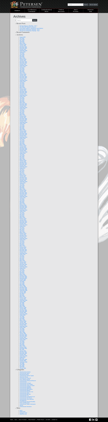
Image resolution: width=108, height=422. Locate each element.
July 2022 (22, 97)
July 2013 (22, 227)
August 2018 (22, 153)
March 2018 (22, 159)
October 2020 (23, 121)
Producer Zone (90, 10)
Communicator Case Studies (26, 384)
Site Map (48, 419)
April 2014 (22, 216)
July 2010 (22, 269)
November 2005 (23, 311)
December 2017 (23, 163)
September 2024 (23, 65)
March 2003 (22, 346)
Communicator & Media (46, 10)
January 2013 (23, 234)
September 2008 (23, 290)
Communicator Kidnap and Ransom (28, 380)
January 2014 (23, 220)
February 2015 (23, 205)
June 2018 (22, 155)
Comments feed (23, 412)
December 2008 (23, 287)
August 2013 (22, 226)
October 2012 (23, 237)
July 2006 (22, 302)
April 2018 (22, 158)
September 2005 (23, 313)
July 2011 (22, 255)
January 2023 (23, 90)
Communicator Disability (25, 386)
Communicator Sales (24, 393)
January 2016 (23, 191)
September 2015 (23, 196)
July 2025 (22, 53)
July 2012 (22, 241)
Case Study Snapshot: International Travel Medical (31, 28)
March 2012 (22, 245)
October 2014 (23, 208)
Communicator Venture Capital (27, 375)
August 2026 (22, 37)
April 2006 (22, 305)
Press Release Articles (25, 379)
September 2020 (23, 122)
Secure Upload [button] (93, 4)
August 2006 (22, 301)
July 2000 (22, 363)
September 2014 (23, 210)
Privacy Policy (40, 419)
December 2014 (23, 206)
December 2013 (23, 221)
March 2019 (22, 144)
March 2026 (22, 43)
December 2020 (23, 118)
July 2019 (22, 139)
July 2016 (22, 184)
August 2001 (22, 357)
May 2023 (22, 85)
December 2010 (23, 264)
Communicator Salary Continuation (28, 404)
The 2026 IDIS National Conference (28, 27)
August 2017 (22, 168)
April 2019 (22, 143)
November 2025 (23, 48)
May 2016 (22, 186)
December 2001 (23, 352)
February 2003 (23, 347)
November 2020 (23, 120)
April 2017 (22, 173)
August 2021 (22, 108)
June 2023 (22, 84)
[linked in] (93, 419)
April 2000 (22, 367)
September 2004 (23, 326)
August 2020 (22, 123)
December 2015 (23, 192)
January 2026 (23, 45)
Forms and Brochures (25, 402)
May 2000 (22, 365)
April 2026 (22, 42)
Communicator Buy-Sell (25, 394)
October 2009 (23, 279)
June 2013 (22, 228)
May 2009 (22, 284)
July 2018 (22, 154)
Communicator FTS (24, 395)
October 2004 (23, 325)
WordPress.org (23, 414)
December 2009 (23, 276)
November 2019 (23, 134)
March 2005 (22, 320)
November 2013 (23, 222)
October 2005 (23, 312)
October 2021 (23, 106)
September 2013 (23, 224)
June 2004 (22, 329)
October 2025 (23, 49)
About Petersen (75, 10)
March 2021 (22, 115)
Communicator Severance (26, 406)
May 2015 (22, 201)
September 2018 (23, 152)
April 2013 (22, 231)
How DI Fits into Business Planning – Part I (30, 30)
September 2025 (23, 50)
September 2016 (23, 181)
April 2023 (22, 86)
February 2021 (23, 116)
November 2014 (23, 207)
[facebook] (90, 419)
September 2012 (23, 238)
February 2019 (23, 145)
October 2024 (23, 64)
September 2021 (23, 107)
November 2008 (23, 289)
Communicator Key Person (26, 398)
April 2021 (22, 113)
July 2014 (22, 212)
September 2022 (23, 95)
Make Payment (31, 419)
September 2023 (23, 80)
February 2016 (23, 190)
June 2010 (22, 270)
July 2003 (22, 341)
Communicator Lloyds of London (27, 385)
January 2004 (23, 333)
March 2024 (22, 73)
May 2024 (22, 70)
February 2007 (23, 297)
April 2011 (22, 259)
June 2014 (22, 213)
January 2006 (23, 308)
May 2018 (22, 157)
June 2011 (22, 257)
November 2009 (23, 278)
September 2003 (23, 338)
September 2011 (23, 253)
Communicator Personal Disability (27, 401)
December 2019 (23, 133)
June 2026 (22, 39)
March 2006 (22, 306)
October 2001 (23, 354)
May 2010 (22, 271)
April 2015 (22, 202)
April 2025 (22, 56)
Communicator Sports (25, 373)
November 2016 (23, 179)
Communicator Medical (25, 390)
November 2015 (23, 194)
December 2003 (23, 334)
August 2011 (22, 254)
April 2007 (22, 295)
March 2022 (22, 102)
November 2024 (23, 63)
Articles (21, 405)
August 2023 (22, 81)
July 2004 (22, 328)
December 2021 (23, 103)
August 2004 (22, 327)
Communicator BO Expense (26, 389)
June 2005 (22, 317)
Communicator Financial (25, 378)
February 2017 (23, 175)
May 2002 (22, 349)
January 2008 (23, 291)
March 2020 (22, 129)
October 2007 (23, 292)
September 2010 (23, 266)
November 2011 (23, 250)
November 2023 (23, 77)
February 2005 (23, 321)
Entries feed (22, 411)
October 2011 (23, 252)
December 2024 (23, 61)
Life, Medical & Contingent (32, 10)
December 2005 (23, 310)
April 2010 (22, 273)
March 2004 (22, 332)
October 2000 (23, 360)
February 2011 (23, 262)
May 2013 (22, 229)
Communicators (23, 381)
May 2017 (22, 171)
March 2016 (22, 189)
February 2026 (23, 44)
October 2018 (23, 150)
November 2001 (23, 353)
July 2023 (22, 82)
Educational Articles (24, 374)
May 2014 (22, 215)
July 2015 (22, 199)
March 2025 (22, 58)
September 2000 (23, 362)
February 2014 (23, 218)
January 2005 (23, 322)
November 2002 (23, 348)
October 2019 (23, 136)
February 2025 (23, 59)
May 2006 (22, 304)
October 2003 (23, 337)
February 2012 (23, 247)
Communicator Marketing (25, 388)
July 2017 (22, 169)
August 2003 (22, 339)
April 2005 (22, 318)
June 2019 (22, 141)
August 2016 (22, 183)
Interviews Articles (24, 377)
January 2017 (23, 176)
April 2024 (22, 71)
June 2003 (22, 342)
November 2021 (23, 105)
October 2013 (23, 223)
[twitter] (96, 419)
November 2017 (23, 164)
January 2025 (23, 60)
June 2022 (22, 98)
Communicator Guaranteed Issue (27, 396)
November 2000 (23, 359)
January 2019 (23, 147)
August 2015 (22, 197)
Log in (21, 410)
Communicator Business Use (26, 391)
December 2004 (23, 323)
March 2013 (22, 232)
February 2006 (23, 307)
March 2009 (22, 285)
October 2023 (23, 79)
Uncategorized (23, 400)
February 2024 (23, 74)
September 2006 (23, 300)
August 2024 (22, 66)
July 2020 (22, 124)
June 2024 (22, 69)
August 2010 (22, 268)
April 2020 (22, 128)
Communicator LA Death (25, 383)
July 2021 (22, 110)
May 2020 (22, 127)
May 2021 (22, 112)
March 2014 (22, 217)
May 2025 (22, 55)
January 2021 (23, 117)
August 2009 (22, 280)
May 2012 (22, 243)
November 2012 (23, 236)
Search (86, 4)
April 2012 (22, 244)
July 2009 (22, 281)
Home (11, 419)
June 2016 (22, 185)
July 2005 (22, 316)
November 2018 (23, 149)
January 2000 (23, 368)
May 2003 (22, 343)
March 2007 (22, 296)
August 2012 (22, 239)
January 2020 (23, 132)
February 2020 (23, 131)
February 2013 (23, 233)
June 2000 (22, 364)
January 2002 (23, 351)
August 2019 (22, 138)
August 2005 (22, 315)
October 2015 (23, 195)
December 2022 (23, 91)
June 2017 (22, 170)
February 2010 (23, 275)
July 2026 (22, 38)
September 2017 (23, 166)
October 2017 (23, 165)
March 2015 (22, 204)
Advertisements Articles (25, 372)
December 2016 (23, 178)
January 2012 (23, 248)
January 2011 (23, 263)
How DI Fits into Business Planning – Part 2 (30, 29)
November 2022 (23, 92)
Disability (17, 11)
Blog (16, 419)
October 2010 (23, 265)
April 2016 (22, 187)
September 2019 (23, 137)
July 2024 (22, 68)
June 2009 (22, 283)
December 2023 (23, 76)
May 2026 (22, 40)
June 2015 (22, 200)
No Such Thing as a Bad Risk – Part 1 (28, 25)
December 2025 (23, 47)
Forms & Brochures (61, 10)
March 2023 (22, 87)
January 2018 (23, 162)
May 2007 (22, 294)
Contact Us (54, 419)
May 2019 (22, 142)
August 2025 (22, 52)
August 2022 (22, 96)
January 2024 (23, 75)
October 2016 (23, 180)
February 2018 (23, 160)
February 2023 (23, 89)
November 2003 (23, 336)
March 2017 (22, 174)
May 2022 (22, 100)
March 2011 (22, 260)
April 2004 (22, 331)
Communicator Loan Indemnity (27, 399)
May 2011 (22, 258)
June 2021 (22, 111)
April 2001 (22, 358)
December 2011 (23, 249)
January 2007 (23, 299)
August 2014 (22, 211)
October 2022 (23, 94)
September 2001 (23, 355)
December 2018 (23, 148)
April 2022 (22, 101)
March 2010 (22, 274)
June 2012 (22, 242)
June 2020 (22, 126)
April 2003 (22, 344)
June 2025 (22, 54)
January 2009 (23, 286)
